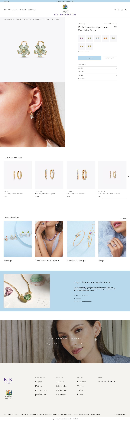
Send (82, 344)
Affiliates (81, 390)
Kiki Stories (61, 394)
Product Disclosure (95, 414)
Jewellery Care (40, 394)
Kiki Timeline (61, 386)
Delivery (38, 386)
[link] (65, 419)
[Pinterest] (105, 381)
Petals (81, 23)
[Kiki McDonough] (65, 14)
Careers (80, 394)
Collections (12, 9)
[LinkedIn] (114, 381)
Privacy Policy (24, 414)
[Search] (115, 9)
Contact (80, 378)
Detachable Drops (21, 19)
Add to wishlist (109, 23)
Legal (5, 414)
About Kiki (59, 378)
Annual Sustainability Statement (81, 414)
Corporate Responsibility (66, 414)
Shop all (123, 218)
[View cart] (125, 9)
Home (5, 19)
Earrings (11, 19)
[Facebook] (102, 381)
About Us (60, 381)
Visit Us (80, 386)
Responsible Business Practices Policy (49, 414)
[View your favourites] (118, 9)
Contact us (81, 381)
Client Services (40, 378)
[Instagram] (99, 381)
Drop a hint (110, 58)
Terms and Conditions (13, 414)
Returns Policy (41, 390)
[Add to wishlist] (30, 162)
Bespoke (38, 381)
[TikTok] (108, 381)
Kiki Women (61, 390)
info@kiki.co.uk (86, 301)
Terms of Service (33, 414)
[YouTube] (111, 381)
